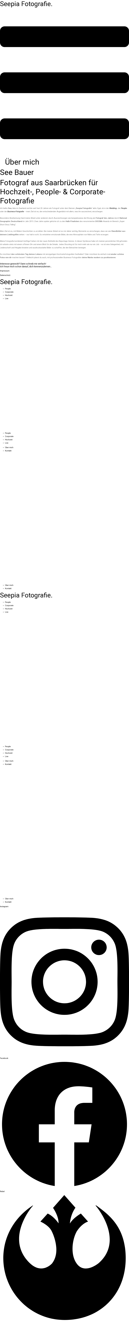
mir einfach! (40, 263)
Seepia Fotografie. (26, 4)
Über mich (9, 447)
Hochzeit (8, 295)
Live (6, 298)
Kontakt (8, 451)
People (8, 289)
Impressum (4, 271)
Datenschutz (5, 275)
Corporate (9, 292)
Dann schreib (27, 263)
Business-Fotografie (15, 211)
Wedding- (113, 208)
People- (124, 208)
